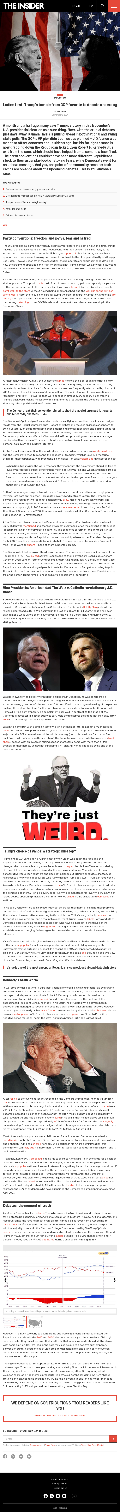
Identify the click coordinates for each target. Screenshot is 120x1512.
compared (103, 896)
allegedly (107, 1121)
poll (84, 952)
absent (31, 544)
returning (23, 302)
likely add (28, 1147)
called (70, 896)
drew (66, 499)
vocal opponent (20, 1014)
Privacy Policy (50, 1445)
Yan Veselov (60, 111)
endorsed (42, 998)
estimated (48, 1239)
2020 (51, 1337)
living (58, 1117)
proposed (36, 1158)
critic (57, 885)
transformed (48, 1010)
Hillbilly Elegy (90, 607)
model (59, 1235)
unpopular (23, 945)
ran (5, 1102)
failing (13, 1098)
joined (105, 1177)
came (105, 1106)
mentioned (29, 525)
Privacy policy (60, 1488)
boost (6, 730)
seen (6, 719)
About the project (60, 1479)
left (56, 1121)
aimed (61, 380)
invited (35, 555)
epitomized (87, 458)
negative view (11, 1139)
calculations (10, 1224)
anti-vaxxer (100, 1010)
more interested (70, 507)
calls (40, 283)
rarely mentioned (103, 451)
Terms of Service (36, 1445)
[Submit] (113, 1438)
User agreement (60, 1483)
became (101, 915)
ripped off (70, 253)
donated (70, 1185)
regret (70, 866)
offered (36, 1143)
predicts (8, 1231)
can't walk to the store (16, 290)
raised (31, 1181)
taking (74, 287)
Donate (77, 6)
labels (90, 918)
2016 (39, 1337)
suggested (49, 926)
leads (41, 1212)
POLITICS (60, 98)
